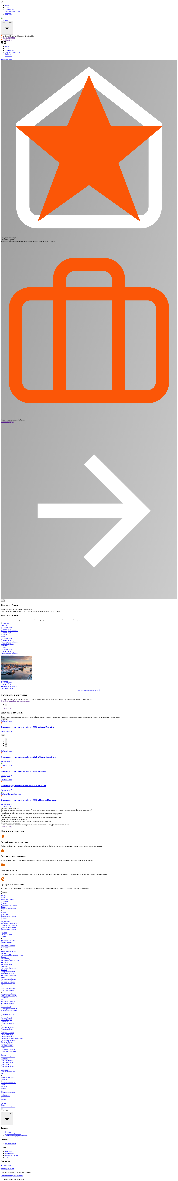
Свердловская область (8, 1040)
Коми (3, 977)
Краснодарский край (8, 981)
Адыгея (3, 896)
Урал (2, 1073)
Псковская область (7, 1023)
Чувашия (4, 1086)
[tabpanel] (89, 726)
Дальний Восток (6, 934)
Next (3, 735)
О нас (7, 7)
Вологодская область (8, 927)
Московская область (8, 1001)
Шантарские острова (8, 1092)
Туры (7, 5)
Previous (4, 719)
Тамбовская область (8, 1057)
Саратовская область (8, 1036)
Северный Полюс (7, 1044)
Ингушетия (5, 947)
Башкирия (4, 914)
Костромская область (8, 979)
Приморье (4, 1022)
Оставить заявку (6, 827)
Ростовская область (7, 1027)
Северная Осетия (7, 1042)
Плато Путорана (6, 1020)
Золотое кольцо (6, 942)
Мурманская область (8, 1003)
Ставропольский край (8, 1051)
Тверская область (7, 1060)
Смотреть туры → (7, 633)
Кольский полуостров (8, 975)
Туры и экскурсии (11, 1155)
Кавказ (3, 953)
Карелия (4, 970)
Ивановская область (8, 946)
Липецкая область (7, 990)
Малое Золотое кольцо (9, 996)
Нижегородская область (9, 1009)
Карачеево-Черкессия (8, 968)
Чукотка (3, 1088)
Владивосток (5, 921)
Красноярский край (8, 983)
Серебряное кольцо (7, 1046)
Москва (3, 999)
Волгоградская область (9, 925)
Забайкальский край (8, 940)
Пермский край (6, 1018)
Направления (9, 9)
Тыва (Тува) (5, 1064)
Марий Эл (4, 997)
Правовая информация (13, 1134)
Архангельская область (9, 905)
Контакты (8, 15)
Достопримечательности (21, 701)
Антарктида (5, 901)
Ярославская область (8, 1107)
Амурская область (7, 899)
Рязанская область (7, 1029)
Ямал (3, 1105)
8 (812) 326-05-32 (9, 38)
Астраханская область (8, 909)
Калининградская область (10, 960)
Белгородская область (8, 916)
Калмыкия (4, 962)
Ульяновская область (8, 1072)
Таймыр (3, 1055)
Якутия (3, 1103)
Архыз (3, 907)
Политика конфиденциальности (16, 1136)
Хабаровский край (7, 1077)
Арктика (4, 903)
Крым (3, 984)
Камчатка (4, 966)
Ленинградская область (9, 988)
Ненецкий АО (6, 1007)
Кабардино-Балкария (8, 951)
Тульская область (7, 1062)
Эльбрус (4, 1099)
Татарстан (4, 1059)
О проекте (8, 1132)
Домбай (3, 936)
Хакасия (4, 1079)
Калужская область (7, 964)
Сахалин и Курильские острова (12, 1038)
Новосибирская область (9, 1010)
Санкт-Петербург (7, 22)
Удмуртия (4, 1070)
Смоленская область (8, 1049)
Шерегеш (4, 1094)
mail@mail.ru (7, 40)
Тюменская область (7, 1066)
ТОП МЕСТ (5, 20)
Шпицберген (5, 1096)
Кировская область (7, 973)
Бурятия (3, 918)
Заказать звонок (6, 59)
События (8, 13)
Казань (3, 957)
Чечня (3, 1084)
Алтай (3, 897)
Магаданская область (8, 994)
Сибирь (3, 1047)
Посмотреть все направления (88, 690)
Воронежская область (8, 929)
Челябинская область (8, 1083)
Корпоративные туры (12, 11)
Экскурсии (9, 701)
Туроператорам (10, 1144)
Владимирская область (9, 923)
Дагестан (4, 933)
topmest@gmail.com (7, 1169)
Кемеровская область (8, 972)
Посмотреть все (6, 708)
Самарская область (7, 1033)
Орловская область (7, 1014)
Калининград (5, 959)
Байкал (3, 912)
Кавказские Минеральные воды (12, 955)
